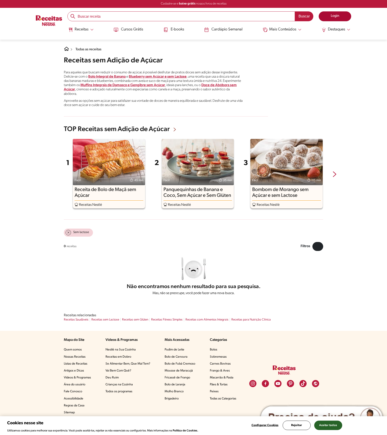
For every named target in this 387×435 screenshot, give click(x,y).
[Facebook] (265, 383)
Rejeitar (296, 425)
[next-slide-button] (334, 174)
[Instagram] (252, 383)
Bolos (213, 349)
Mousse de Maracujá (179, 370)
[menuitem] (81, 31)
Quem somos (73, 349)
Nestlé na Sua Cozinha (120, 349)
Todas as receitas (88, 49)
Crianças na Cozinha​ (119, 384)
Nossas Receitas (75, 357)
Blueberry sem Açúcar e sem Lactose (158, 77)
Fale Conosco (73, 391)
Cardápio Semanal (227, 30)
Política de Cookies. (185, 430)
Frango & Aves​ (220, 370)
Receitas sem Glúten (135, 319)
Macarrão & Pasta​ (221, 377)
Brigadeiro (172, 398)
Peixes (214, 391)
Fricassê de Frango (177, 377)
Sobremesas (218, 357)
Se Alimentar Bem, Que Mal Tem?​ (127, 363)
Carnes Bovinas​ (220, 363)
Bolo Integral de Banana (107, 77)
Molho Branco (174, 391)
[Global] (315, 383)
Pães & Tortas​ (219, 384)
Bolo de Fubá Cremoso (180, 363)
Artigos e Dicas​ (74, 370)
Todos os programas (118, 391)
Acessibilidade (73, 398)
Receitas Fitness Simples (167, 319)
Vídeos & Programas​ (77, 377)
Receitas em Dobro (118, 357)
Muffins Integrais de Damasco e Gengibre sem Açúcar (122, 85)
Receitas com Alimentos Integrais (206, 319)
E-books (177, 30)
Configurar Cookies (265, 425)
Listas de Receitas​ (75, 363)
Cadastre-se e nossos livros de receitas (193, 3)
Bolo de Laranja (175, 384)
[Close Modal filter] (317, 246)
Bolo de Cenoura (176, 357)
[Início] (49, 21)
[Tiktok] (303, 383)
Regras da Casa (74, 405)
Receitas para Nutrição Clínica (251, 319)
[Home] (66, 50)
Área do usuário (74, 384)
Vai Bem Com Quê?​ (118, 370)
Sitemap (69, 412)
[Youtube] (277, 383)
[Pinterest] (290, 383)
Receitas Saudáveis (76, 319)
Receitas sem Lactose (105, 319)
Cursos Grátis (132, 30)
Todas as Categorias (223, 398)
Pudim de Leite (174, 349)
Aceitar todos (328, 425)
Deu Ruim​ (112, 377)
